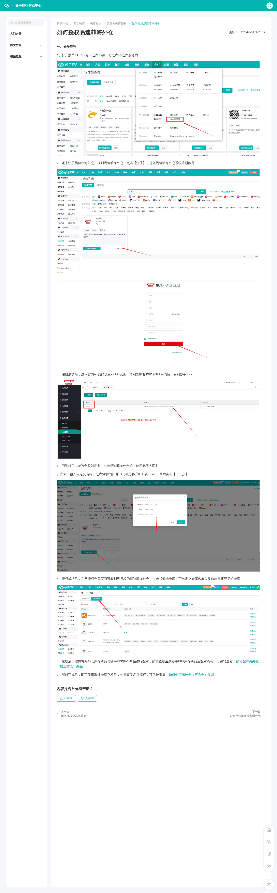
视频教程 (15, 56)
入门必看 (15, 33)
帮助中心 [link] (62, 23)
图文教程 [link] (79, 23)
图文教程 (15, 45)
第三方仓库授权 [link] (117, 23)
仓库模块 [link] (95, 23)
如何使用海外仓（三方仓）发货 (191, 674)
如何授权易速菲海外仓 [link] (146, 23)
